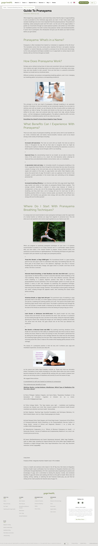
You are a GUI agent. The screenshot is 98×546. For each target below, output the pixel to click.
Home (4, 7)
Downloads (52, 506)
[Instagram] (82, 502)
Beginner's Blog (7, 524)
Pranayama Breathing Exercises (15, 7)
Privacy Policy (75, 543)
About (5, 500)
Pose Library (37, 508)
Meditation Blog (7, 530)
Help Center (53, 511)
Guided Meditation (23, 515)
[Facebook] (78, 502)
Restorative (21, 510)
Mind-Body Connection (9, 532)
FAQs (51, 503)
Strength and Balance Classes (24, 507)
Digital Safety (53, 509)
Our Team (6, 506)
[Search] (68, 2)
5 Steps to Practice (39, 500)
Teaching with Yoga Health (9, 509)
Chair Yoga (21, 513)
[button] (17, 2)
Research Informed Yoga (55, 500)
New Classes (22, 500)
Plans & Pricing (7, 503)
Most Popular (22, 503)
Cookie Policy (83, 543)
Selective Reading (39, 503)
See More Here (80, 519)
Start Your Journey (84, 2)
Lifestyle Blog (7, 535)
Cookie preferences (93, 543)
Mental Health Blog (8, 527)
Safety (36, 506)
